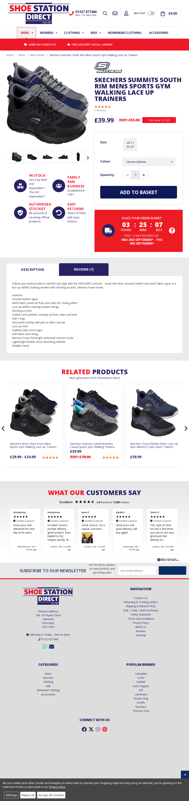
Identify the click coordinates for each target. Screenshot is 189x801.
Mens (25, 33)
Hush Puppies (141, 686)
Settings (11, 795)
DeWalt (140, 682)
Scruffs (141, 702)
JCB (141, 690)
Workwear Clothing (124, 33)
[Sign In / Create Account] (126, 13)
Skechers (140, 707)
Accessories (158, 33)
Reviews (84, 269)
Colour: (105, 161)
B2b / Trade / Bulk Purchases (140, 610)
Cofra (141, 677)
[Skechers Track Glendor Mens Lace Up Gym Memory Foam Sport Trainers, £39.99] (154, 412)
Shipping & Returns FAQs (141, 606)
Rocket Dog (141, 698)
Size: (103, 142)
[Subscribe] (172, 570)
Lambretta (141, 694)
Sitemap (141, 635)
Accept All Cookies (51, 795)
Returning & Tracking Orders (141, 602)
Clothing (72, 33)
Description (32, 269)
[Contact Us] (115, 13)
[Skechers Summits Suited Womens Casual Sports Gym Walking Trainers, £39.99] (94, 412)
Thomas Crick (141, 711)
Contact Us (140, 598)
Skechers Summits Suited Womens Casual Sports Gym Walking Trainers (92, 445)
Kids (94, 33)
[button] (102, 109)
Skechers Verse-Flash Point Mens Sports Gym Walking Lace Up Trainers (33, 445)
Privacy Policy (141, 623)
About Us (140, 627)
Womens (46, 33)
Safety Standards (141, 614)
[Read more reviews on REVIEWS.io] (168, 560)
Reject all (28, 795)
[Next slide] (88, 158)
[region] (94, 531)
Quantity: (107, 175)
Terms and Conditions (141, 618)
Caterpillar (141, 673)
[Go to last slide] (3, 428)
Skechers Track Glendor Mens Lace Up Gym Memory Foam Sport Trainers (154, 445)
